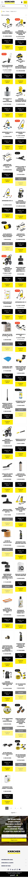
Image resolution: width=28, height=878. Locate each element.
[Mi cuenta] (21, 2)
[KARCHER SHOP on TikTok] (15, 869)
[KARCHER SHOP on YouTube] (19, 869)
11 (20, 808)
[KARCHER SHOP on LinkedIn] (13, 869)
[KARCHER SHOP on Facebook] (8, 869)
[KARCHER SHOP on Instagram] (10, 869)
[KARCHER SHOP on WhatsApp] (17, 869)
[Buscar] (25, 6)
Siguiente (13, 812)
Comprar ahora (7, 47)
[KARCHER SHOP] (11, 2)
